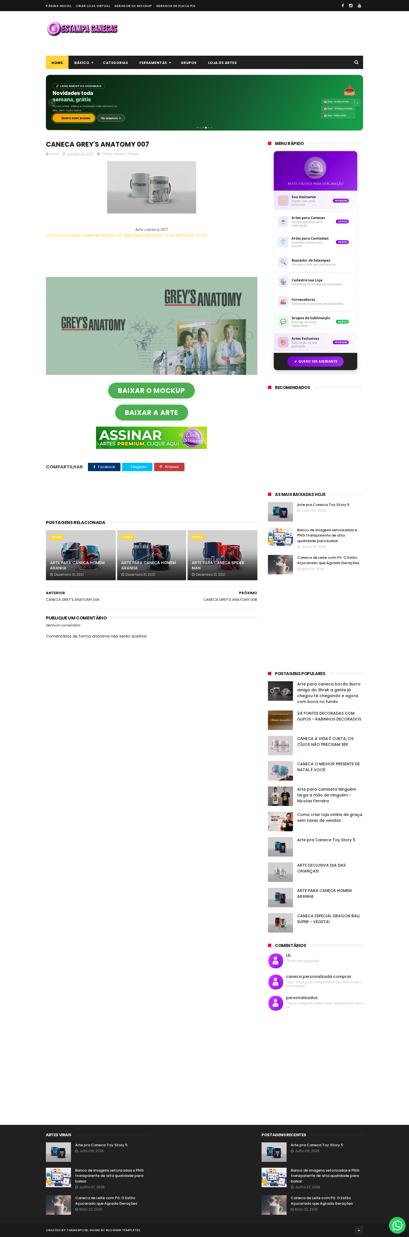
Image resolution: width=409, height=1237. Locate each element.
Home (57, 62)
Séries (133, 153)
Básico (81, 62)
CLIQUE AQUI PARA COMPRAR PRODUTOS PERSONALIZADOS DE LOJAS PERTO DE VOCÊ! (126, 235)
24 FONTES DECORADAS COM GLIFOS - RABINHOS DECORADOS (329, 716)
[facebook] (343, 5)
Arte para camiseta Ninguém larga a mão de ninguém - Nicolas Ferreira (326, 795)
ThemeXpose (77, 1230)
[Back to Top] (359, 1230)
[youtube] (359, 5)
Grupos (189, 62)
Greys (107, 153)
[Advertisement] (262, 33)
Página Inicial (59, 6)
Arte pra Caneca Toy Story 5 (323, 504)
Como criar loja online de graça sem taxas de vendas (329, 817)
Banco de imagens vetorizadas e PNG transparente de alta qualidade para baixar (327, 535)
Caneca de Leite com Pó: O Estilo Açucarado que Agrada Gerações (328, 560)
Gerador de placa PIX (176, 6)
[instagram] (350, 5)
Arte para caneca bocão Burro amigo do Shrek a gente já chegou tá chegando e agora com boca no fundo (329, 692)
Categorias (115, 62)
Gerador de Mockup (133, 6)
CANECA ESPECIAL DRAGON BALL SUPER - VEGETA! (328, 918)
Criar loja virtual (93, 6)
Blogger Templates (123, 1230)
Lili (288, 955)
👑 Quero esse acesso (73, 118)
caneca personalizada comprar (318, 976)
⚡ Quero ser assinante (315, 361)
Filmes (57, 537)
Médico (120, 153)
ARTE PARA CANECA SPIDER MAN (218, 565)
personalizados (302, 997)
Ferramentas (153, 62)
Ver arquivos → (111, 118)
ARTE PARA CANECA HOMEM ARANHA (77, 565)
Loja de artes (222, 62)
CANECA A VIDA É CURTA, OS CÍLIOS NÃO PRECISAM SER (325, 741)
